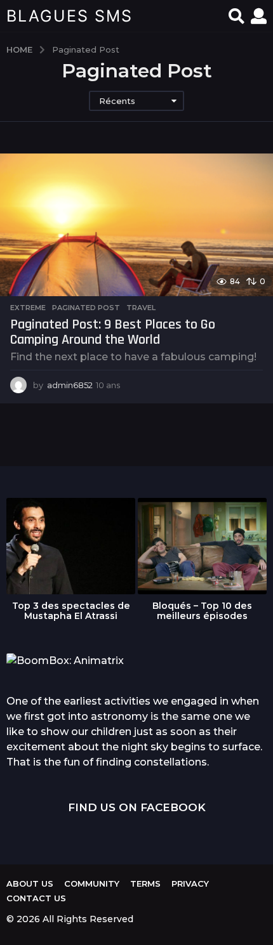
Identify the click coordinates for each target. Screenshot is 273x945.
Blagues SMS (69, 15)
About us (29, 883)
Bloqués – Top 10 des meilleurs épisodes (202, 611)
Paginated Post (86, 307)
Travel (141, 307)
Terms (145, 883)
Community (91, 883)
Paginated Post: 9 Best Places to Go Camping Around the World (112, 332)
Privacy (190, 883)
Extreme (28, 307)
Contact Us (36, 898)
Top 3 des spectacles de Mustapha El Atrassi (71, 611)
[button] (236, 16)
